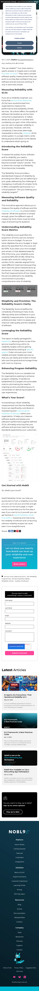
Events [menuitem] (19, 909)
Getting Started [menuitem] (19, 849)
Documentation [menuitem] (19, 913)
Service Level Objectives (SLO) (15, 576)
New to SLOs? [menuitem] (20, 872)
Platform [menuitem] (19, 840)
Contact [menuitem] (19, 950)
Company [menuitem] (20, 928)
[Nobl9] (19, 832)
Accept (19, 43)
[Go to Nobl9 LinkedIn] (25, 977)
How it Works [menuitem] (19, 844)
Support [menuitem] (19, 945)
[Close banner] (37, 3)
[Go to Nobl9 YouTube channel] (14, 977)
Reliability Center (8, 581)
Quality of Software (22, 581)
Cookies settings (19, 38)
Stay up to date (13, 812)
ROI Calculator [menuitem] (19, 894)
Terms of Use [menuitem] (7, 968)
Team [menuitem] (20, 932)
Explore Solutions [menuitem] (19, 877)
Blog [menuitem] (19, 904)
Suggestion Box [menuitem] (31, 968)
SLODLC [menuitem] (19, 922)
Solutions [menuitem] (19, 868)
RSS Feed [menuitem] (19, 971)
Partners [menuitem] (19, 941)
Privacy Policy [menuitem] (18, 968)
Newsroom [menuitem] (19, 937)
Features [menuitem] (19, 853)
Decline (19, 47)
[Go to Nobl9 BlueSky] (19, 977)
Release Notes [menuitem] (19, 917)
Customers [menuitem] (19, 857)
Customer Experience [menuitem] (19, 881)
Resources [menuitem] (19, 900)
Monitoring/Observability (21, 579)
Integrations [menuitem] (19, 862)
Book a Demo (19, 564)
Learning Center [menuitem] (19, 885)
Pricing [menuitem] (19, 890)
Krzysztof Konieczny (25, 60)
